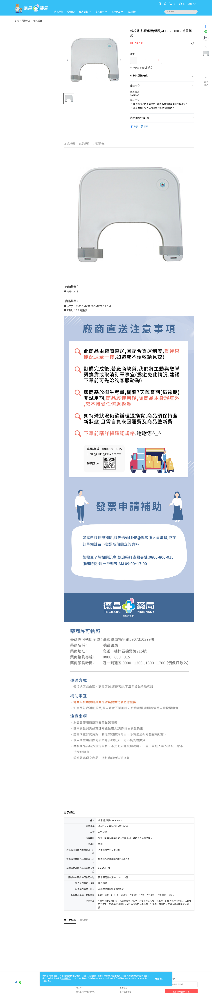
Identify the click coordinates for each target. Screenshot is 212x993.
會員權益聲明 (125, 992)
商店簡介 (79, 988)
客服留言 (123, 988)
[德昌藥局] (31, 8)
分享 (136, 126)
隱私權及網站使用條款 (85, 992)
